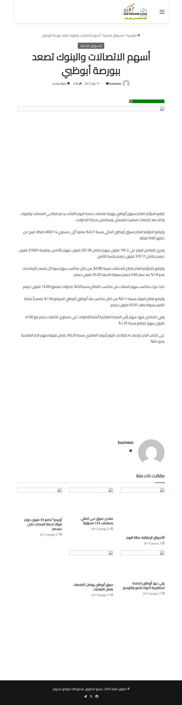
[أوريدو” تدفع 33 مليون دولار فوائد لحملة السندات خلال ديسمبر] (40, 501)
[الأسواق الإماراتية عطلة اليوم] (142, 510)
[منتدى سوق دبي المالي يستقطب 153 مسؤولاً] (91, 501)
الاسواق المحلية (113, 35)
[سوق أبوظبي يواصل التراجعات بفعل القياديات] (91, 565)
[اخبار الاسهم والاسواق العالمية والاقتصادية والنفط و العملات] (132, 11)
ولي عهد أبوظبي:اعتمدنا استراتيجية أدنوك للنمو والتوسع (143, 585)
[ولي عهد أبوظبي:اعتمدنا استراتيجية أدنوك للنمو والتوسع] (142, 564)
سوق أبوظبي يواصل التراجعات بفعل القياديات (93, 587)
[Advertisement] (91, 399)
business (115, 83)
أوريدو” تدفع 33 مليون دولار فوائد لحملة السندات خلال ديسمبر (43, 524)
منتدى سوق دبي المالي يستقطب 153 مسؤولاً (97, 520)
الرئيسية (132, 35)
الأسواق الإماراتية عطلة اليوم (145, 537)
